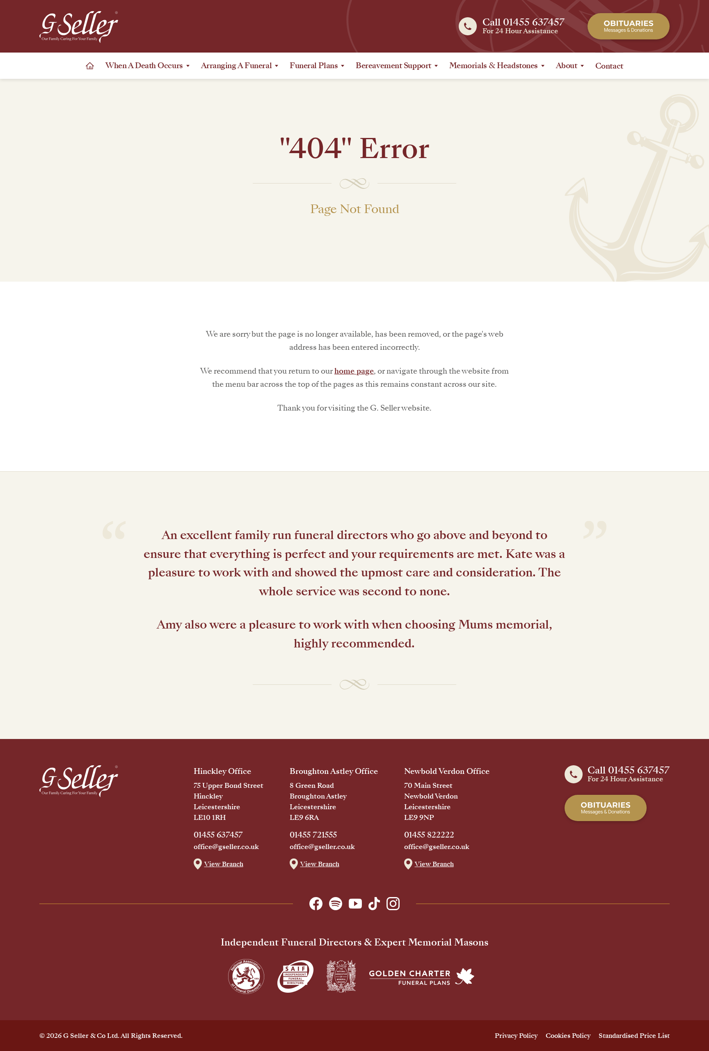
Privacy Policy (516, 1035)
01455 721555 (313, 835)
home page (354, 370)
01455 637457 (218, 835)
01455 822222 (429, 835)
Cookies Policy (568, 1035)
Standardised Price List (634, 1035)
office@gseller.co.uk (226, 847)
